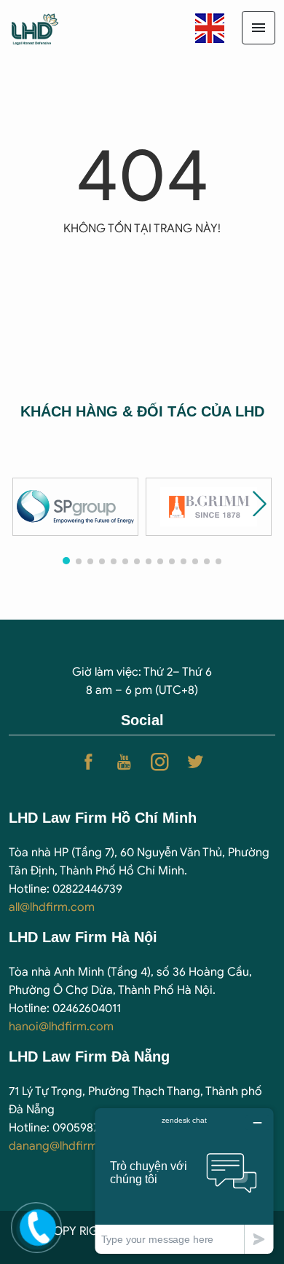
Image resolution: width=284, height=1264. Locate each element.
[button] (259, 503)
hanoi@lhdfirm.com (61, 1026)
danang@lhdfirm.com (67, 1146)
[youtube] (124, 762)
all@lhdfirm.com (52, 907)
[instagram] (160, 762)
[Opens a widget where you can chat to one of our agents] (184, 1180)
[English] (209, 27)
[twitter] (195, 762)
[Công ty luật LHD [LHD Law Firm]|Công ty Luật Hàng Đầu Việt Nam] (47, 27)
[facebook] (88, 762)
